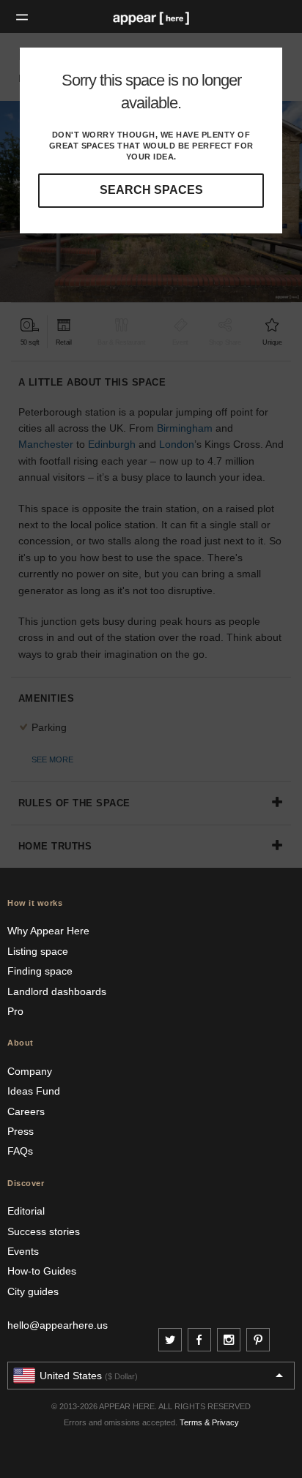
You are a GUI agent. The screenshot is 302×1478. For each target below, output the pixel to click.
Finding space (40, 971)
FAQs (20, 1151)
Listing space (37, 951)
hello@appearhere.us (57, 1325)
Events (23, 1251)
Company (29, 1071)
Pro (15, 1011)
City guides (33, 1291)
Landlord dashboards (56, 991)
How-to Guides (41, 1271)
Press (20, 1131)
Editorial (26, 1211)
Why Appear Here (48, 931)
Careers (26, 1111)
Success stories (43, 1231)
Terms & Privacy (209, 1422)
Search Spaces (151, 190)
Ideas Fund (33, 1091)
